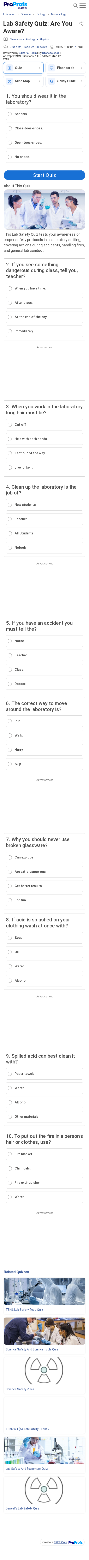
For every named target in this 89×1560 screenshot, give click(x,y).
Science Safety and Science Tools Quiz (32, 1349)
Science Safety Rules (20, 1389)
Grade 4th (15, 46)
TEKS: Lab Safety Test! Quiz (24, 1309)
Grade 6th (41, 46)
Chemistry (16, 39)
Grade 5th (28, 46)
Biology (30, 39)
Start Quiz (44, 175)
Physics (44, 39)
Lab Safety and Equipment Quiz (27, 1468)
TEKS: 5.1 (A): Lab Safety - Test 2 (27, 1429)
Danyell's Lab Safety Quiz (22, 1508)
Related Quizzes (16, 1272)
